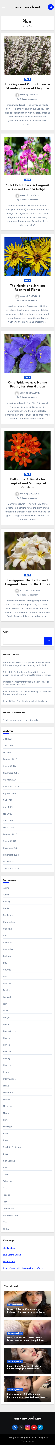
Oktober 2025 (9, 780)
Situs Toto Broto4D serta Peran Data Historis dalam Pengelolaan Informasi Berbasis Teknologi (25, 1341)
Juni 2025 (8, 807)
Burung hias (9, 922)
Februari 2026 (10, 759)
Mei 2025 (7, 814)
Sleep (6, 1154)
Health (6, 1038)
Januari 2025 (9, 841)
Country (7, 970)
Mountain (8, 1106)
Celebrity (7, 942)
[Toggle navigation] (3, 6)
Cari (6, 632)
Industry (7, 1072)
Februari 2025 (10, 834)
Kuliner (6, 1099)
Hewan (6, 1045)
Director (7, 983)
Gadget (6, 1017)
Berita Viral (8, 915)
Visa (5, 1222)
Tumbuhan (8, 1208)
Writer (6, 1229)
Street (6, 1174)
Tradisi (6, 1195)
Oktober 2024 (10, 861)
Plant (27, 79)
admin (22, 95)
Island (6, 1086)
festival (7, 997)
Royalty (7, 1140)
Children (7, 956)
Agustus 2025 (10, 793)
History (6, 1058)
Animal (6, 888)
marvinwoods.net (26, 7)
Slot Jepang (9, 1161)
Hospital (7, 1065)
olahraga (7, 1126)
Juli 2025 (8, 800)
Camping (7, 929)
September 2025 (11, 786)
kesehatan (8, 1092)
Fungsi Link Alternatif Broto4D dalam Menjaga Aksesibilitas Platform (24, 1369)
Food (5, 1011)
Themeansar (27, 1441)
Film (5, 1004)
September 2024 (11, 868)
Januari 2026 (9, 766)
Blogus (41, 1437)
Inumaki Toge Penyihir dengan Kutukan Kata (25, 701)
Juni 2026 (8, 745)
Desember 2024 (11, 848)
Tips (5, 1188)
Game (6, 1024)
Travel (6, 1202)
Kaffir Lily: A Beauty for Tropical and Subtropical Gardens (27, 483)
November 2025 (11, 773)
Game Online (9, 1031)
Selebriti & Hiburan (12, 1147)
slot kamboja (9, 1248)
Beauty (6, 901)
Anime (6, 895)
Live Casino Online (12, 1255)
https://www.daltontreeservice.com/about (23, 1268)
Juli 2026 (8, 739)
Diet (5, 976)
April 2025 (8, 820)
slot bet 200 (9, 1261)
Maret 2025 (8, 827)
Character (8, 949)
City (5, 963)
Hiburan (7, 1051)
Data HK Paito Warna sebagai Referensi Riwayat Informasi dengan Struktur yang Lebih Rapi (27, 1312)
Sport (6, 1167)
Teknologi (8, 1181)
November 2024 (11, 855)
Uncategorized (10, 1215)
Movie (6, 1113)
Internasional (9, 1079)
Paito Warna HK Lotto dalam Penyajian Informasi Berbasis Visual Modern (26, 1397)
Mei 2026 (7, 752)
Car (5, 935)
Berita (6, 908)
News (6, 1120)
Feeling (6, 990)
